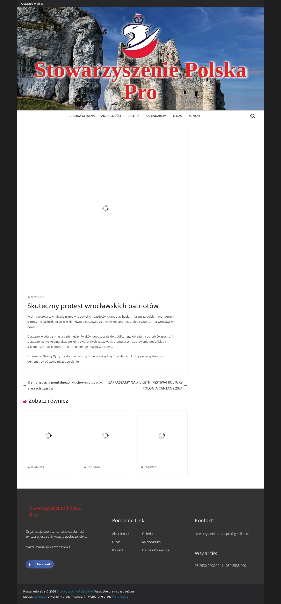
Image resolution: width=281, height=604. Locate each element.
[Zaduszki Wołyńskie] (105, 413)
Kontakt (195, 116)
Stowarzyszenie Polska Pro (140, 81)
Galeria (133, 116)
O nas (177, 116)
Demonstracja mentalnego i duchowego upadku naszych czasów (65, 385)
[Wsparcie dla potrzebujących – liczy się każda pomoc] (162, 413)
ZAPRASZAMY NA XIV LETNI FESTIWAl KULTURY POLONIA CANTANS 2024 (145, 385)
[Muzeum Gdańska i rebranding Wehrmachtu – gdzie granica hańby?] (48, 413)
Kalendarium (156, 116)
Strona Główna (82, 116)
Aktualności (111, 116)
